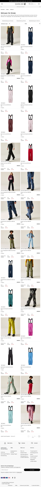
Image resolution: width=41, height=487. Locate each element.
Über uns (22, 451)
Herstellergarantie (34, 452)
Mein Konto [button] (9, 443)
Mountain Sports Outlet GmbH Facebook (12, 477)
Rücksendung (4, 455)
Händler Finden (23, 452)
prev (1, 6)
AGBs (16, 485)
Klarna (31, 454)
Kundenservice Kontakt (14, 451)
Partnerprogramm (24, 454)
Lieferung (3, 452)
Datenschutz (19, 472)
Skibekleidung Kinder (21, 20)
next (40, 6)
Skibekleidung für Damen (7, 20)
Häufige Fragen (14, 454)
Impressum (10, 485)
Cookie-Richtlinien (35, 485)
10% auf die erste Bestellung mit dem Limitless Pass (20, 6)
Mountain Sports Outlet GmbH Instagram (14, 477)
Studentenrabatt (34, 456)
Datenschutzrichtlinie (24, 485)
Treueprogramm (33, 451)
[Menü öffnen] (2, 4)
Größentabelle (33, 461)
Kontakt (36, 443)
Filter (26, 23)
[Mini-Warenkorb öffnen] (39, 4)
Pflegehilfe (32, 459)
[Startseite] (20, 3)
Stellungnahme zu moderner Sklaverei (24, 457)
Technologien (33, 457)
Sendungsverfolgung (5, 453)
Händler (23, 443)
